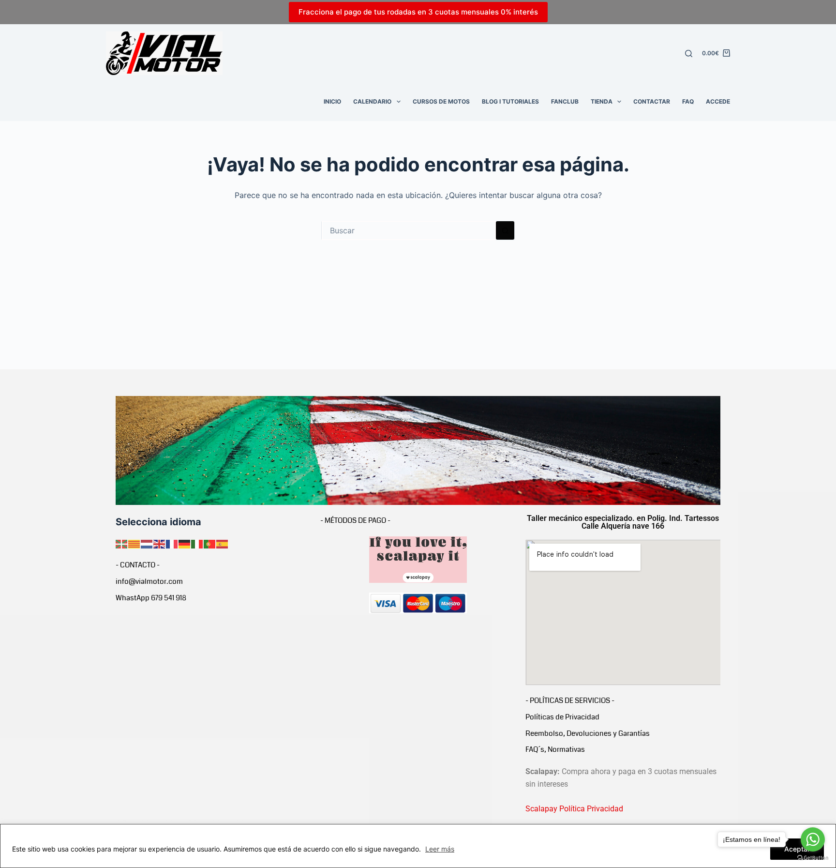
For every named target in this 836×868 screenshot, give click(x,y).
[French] (172, 543)
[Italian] (197, 543)
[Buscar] (688, 53)
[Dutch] (147, 543)
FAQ (688, 101)
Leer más (439, 849)
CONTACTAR (651, 101)
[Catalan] (134, 543)
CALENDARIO (372, 101)
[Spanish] (222, 543)
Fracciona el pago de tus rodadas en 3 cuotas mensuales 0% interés (418, 11)
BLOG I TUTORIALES (510, 101)
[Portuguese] (210, 543)
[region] (418, 846)
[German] (185, 543)
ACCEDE (718, 101)
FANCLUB (565, 101)
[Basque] (122, 543)
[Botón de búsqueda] (505, 230)
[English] (159, 543)
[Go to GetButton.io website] (812, 858)
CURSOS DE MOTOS (441, 101)
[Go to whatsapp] (813, 839)
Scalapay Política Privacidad (574, 808)
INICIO (332, 101)
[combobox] (409, 230)
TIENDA (601, 101)
